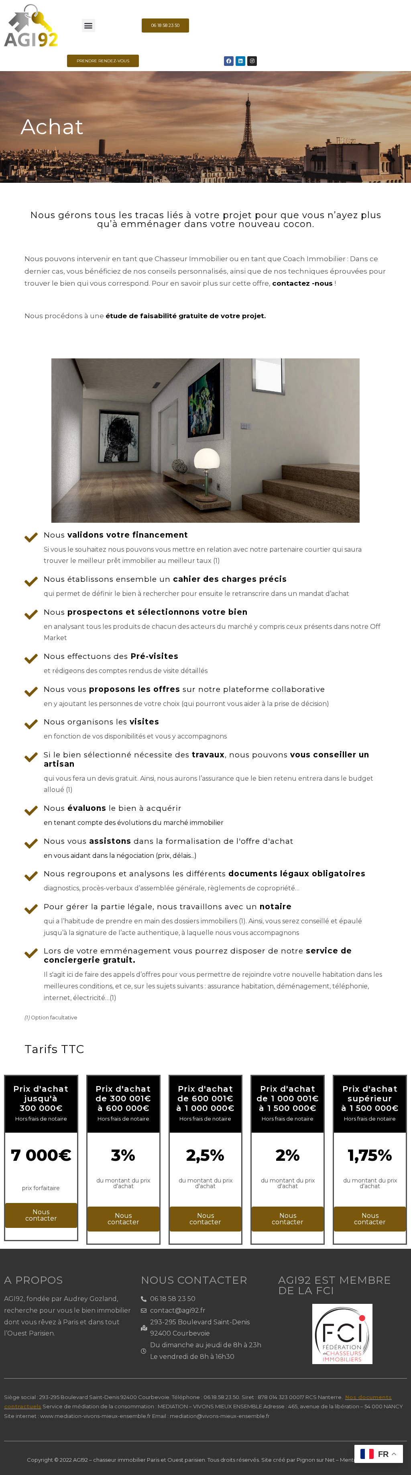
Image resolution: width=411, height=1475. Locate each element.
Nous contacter (41, 1215)
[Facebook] (229, 61)
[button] (88, 25)
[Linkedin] (240, 61)
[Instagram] (252, 61)
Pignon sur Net (316, 1460)
